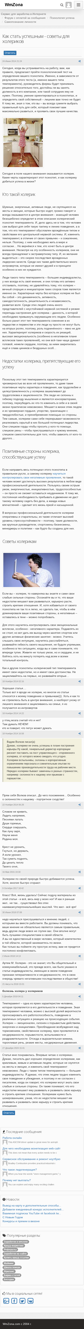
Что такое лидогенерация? (20, 1169)
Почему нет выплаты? (17, 1180)
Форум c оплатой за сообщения (25, 17)
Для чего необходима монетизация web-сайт (31, 1148)
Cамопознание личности (20, 21)
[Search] (62, 5)
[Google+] (6, 1301)
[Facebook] (14, 1301)
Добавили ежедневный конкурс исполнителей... (33, 1209)
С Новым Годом (13, 1217)
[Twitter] (22, 1301)
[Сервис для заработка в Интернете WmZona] (13, 4)
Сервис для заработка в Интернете (23, 13)
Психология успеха (62, 17)
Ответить (10, 53)
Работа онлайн (12, 1137)
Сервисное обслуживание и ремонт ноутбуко (31, 1159)
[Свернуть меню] (78, 5)
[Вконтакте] (30, 1301)
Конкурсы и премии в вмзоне (21, 1221)
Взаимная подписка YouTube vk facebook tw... (32, 1213)
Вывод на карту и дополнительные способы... (32, 1205)
